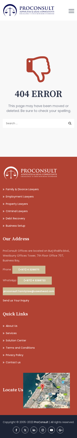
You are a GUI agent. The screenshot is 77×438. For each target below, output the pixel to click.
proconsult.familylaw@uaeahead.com (28, 291)
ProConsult (41, 422)
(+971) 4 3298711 (29, 269)
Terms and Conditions (20, 348)
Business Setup (15, 226)
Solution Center (16, 340)
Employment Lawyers (20, 196)
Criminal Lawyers (17, 211)
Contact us (13, 362)
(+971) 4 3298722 (35, 280)
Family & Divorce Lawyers (22, 189)
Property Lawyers (17, 204)
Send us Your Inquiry (16, 300)
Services (11, 333)
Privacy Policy (14, 355)
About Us (11, 326)
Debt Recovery (15, 218)
